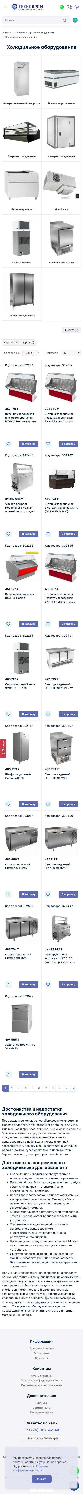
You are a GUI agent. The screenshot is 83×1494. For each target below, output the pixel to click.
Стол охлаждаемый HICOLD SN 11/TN (58, 866)
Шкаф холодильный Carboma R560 (18, 776)
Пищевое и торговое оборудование (34, 32)
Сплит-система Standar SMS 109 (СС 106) (20, 686)
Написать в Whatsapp (42, 1438)
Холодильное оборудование (21, 37)
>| (73, 1088)
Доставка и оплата (42, 1348)
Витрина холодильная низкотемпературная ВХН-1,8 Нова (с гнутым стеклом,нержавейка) (60, 598)
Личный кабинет (41, 1375)
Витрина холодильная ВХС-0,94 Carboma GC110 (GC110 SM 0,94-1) (61, 507)
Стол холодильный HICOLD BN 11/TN (17, 866)
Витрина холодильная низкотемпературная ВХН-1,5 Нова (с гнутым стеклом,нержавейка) (60, 417)
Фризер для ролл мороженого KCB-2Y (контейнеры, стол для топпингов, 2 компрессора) (20, 507)
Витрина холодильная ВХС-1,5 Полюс (19, 595)
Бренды (41, 1402)
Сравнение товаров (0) (19, 342)
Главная (6, 32)
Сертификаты (42, 1407)
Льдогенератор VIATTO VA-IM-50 (20, 1046)
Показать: (52, 352)
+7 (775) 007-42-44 (41, 1430)
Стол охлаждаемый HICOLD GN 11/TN (18, 956)
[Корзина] (77, 7)
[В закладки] (8, 444)
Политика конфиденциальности (41, 1380)
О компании (41, 1353)
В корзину (29, 443)
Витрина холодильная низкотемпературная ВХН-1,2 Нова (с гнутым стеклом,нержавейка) (20, 417)
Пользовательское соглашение (41, 1385)
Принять (41, 1479)
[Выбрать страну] (75, 20)
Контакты (41, 1358)
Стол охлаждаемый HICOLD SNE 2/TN (58, 776)
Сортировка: (12, 352)
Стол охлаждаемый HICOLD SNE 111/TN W (59, 686)
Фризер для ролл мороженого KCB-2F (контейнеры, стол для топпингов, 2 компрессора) (60, 958)
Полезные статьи (41, 1412)
